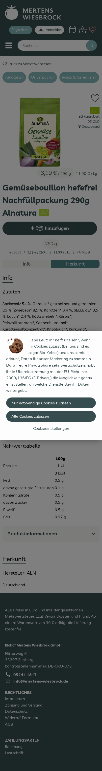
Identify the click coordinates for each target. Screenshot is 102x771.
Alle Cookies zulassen (30, 416)
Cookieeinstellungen (51, 428)
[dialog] (51, 385)
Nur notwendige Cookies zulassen (41, 402)
